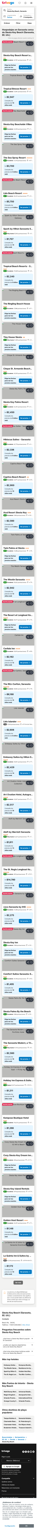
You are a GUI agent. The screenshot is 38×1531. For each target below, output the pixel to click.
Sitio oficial (26, 1325)
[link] (19, 3)
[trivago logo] (8, 3)
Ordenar (7, 23)
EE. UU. (4, 1439)
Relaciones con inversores (11, 1488)
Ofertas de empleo (8, 1485)
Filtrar (18, 23)
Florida (12, 1439)
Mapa (30, 23)
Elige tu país (6, 1457)
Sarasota (21, 1439)
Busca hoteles (7, 1437)
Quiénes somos (7, 1482)
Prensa (4, 1491)
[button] (18, 10)
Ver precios (24, 67)
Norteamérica (20, 1437)
